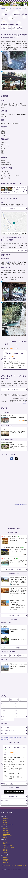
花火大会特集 (6, 844)
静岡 (11, 700)
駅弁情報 (5, 860)
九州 (16, 716)
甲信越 (3, 710)
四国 (2, 716)
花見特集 (5, 842)
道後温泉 (3, 648)
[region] (14, 223)
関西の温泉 (10, 8)
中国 (16, 713)
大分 (20, 700)
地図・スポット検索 (8, 824)
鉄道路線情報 (6, 830)
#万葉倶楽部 (18, 737)
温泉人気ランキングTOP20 (14, 570)
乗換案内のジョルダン (10, 865)
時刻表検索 (5, 818)
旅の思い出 (5, 862)
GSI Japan (16, 233)
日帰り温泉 (4, 24)
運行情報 (5, 822)
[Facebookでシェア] (11, 458)
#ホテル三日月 (7, 739)
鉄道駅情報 (5, 828)
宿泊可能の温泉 (5, 727)
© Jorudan (22, 233)
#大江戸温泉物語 (10, 737)
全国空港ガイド (7, 837)
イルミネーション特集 (8, 847)
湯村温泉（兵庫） (12, 24)
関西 (16, 703)
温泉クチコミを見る (8, 784)
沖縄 (2, 719)
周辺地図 (8, 28)
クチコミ (14, 28)
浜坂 (8, 262)
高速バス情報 (6, 834)
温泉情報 (3, 28)
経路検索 (5, 820)
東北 (16, 707)
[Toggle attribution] (26, 233)
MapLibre (10, 233)
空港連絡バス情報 (7, 835)
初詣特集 (5, 850)
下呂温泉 (21, 655)
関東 (2, 703)
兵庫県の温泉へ (5, 800)
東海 (2, 713)
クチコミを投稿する (14, 389)
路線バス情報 (6, 832)
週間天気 (19, 28)
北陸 (16, 710)
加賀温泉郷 (17, 648)
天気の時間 (5, 859)
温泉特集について (14, 796)
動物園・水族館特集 (8, 845)
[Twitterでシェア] (16, 458)
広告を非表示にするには (20, 504)
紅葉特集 (5, 849)
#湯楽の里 (3, 737)
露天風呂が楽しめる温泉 (7, 730)
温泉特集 (3, 8)
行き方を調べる (14, 208)
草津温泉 (12, 655)
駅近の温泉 (4, 733)
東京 (2, 700)
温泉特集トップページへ (7, 804)
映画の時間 (5, 857)
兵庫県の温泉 (17, 8)
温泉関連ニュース (14, 615)
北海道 (3, 707)
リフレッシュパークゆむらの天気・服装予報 (14, 251)
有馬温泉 (3, 655)
